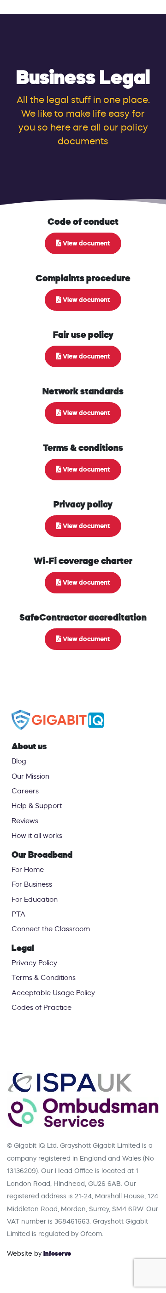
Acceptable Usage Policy (53, 992)
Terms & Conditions (44, 977)
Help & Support (37, 805)
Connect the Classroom (51, 928)
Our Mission (30, 776)
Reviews (25, 820)
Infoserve (57, 1253)
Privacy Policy (34, 962)
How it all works (37, 835)
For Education (35, 899)
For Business (32, 884)
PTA (18, 914)
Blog (19, 761)
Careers (25, 790)
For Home (28, 869)
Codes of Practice (41, 1007)
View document (85, 243)
